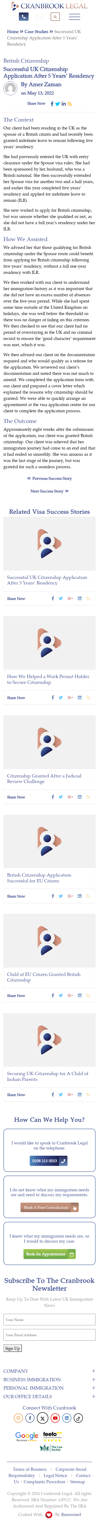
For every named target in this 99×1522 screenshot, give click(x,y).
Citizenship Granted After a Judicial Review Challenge (44, 778)
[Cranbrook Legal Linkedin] (68, 1418)
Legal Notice (55, 1475)
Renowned (71, 1514)
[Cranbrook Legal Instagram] (19, 1418)
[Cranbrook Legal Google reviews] (26, 1436)
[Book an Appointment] (39, 16)
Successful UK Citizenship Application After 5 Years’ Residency (47, 580)
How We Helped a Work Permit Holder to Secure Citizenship (48, 679)
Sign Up (12, 1348)
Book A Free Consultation (46, 1207)
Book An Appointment (45, 1253)
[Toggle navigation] (74, 17)
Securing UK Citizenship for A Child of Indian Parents (47, 1076)
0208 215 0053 (44, 1160)
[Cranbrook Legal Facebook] (31, 1418)
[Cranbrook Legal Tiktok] (78, 1418)
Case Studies (37, 31)
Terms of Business (30, 1469)
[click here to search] (55, 16)
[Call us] (23, 16)
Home (13, 31)
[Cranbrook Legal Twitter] (42, 1418)
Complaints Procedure (44, 1481)
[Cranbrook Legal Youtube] (56, 1418)
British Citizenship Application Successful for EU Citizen (39, 877)
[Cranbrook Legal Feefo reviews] (52, 1436)
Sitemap (77, 1481)
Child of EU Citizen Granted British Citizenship (44, 977)
